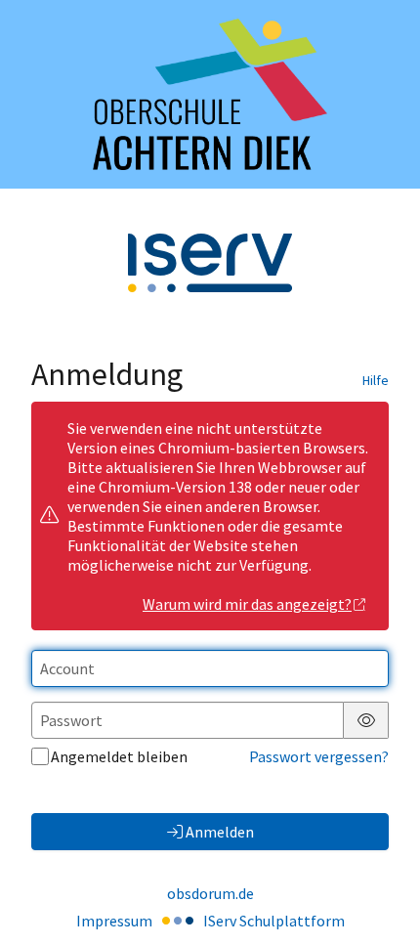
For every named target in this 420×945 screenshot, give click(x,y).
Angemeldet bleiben (119, 756)
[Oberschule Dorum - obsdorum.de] (210, 94)
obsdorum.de (210, 893)
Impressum (114, 920)
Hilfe (375, 380)
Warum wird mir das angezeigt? (247, 604)
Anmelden (220, 831)
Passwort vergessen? (319, 756)
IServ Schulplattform (274, 920)
